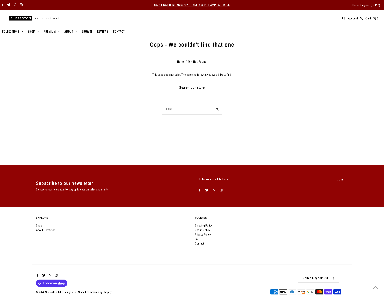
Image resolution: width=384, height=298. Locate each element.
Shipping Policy (203, 225)
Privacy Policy (203, 234)
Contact (199, 243)
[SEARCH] (343, 18)
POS (77, 292)
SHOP (31, 31)
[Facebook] (2, 5)
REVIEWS (102, 31)
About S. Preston (45, 230)
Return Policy (202, 230)
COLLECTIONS (10, 31)
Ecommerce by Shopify (98, 292)
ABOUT (68, 31)
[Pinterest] (14, 5)
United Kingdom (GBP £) (366, 5)
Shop (39, 225)
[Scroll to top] (375, 287)
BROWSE (87, 31)
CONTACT (119, 31)
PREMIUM (50, 31)
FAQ (197, 239)
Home (181, 61)
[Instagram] (21, 5)
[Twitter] (8, 5)
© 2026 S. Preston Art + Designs (54, 292)
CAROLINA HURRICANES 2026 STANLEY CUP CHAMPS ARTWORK (192, 5)
